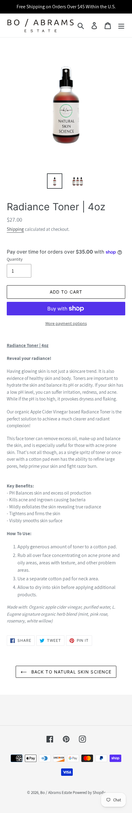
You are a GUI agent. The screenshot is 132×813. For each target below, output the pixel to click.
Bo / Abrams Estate (56, 792)
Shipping (15, 229)
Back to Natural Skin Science (70, 671)
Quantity (14, 259)
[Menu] (121, 25)
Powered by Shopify (89, 792)
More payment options (66, 323)
